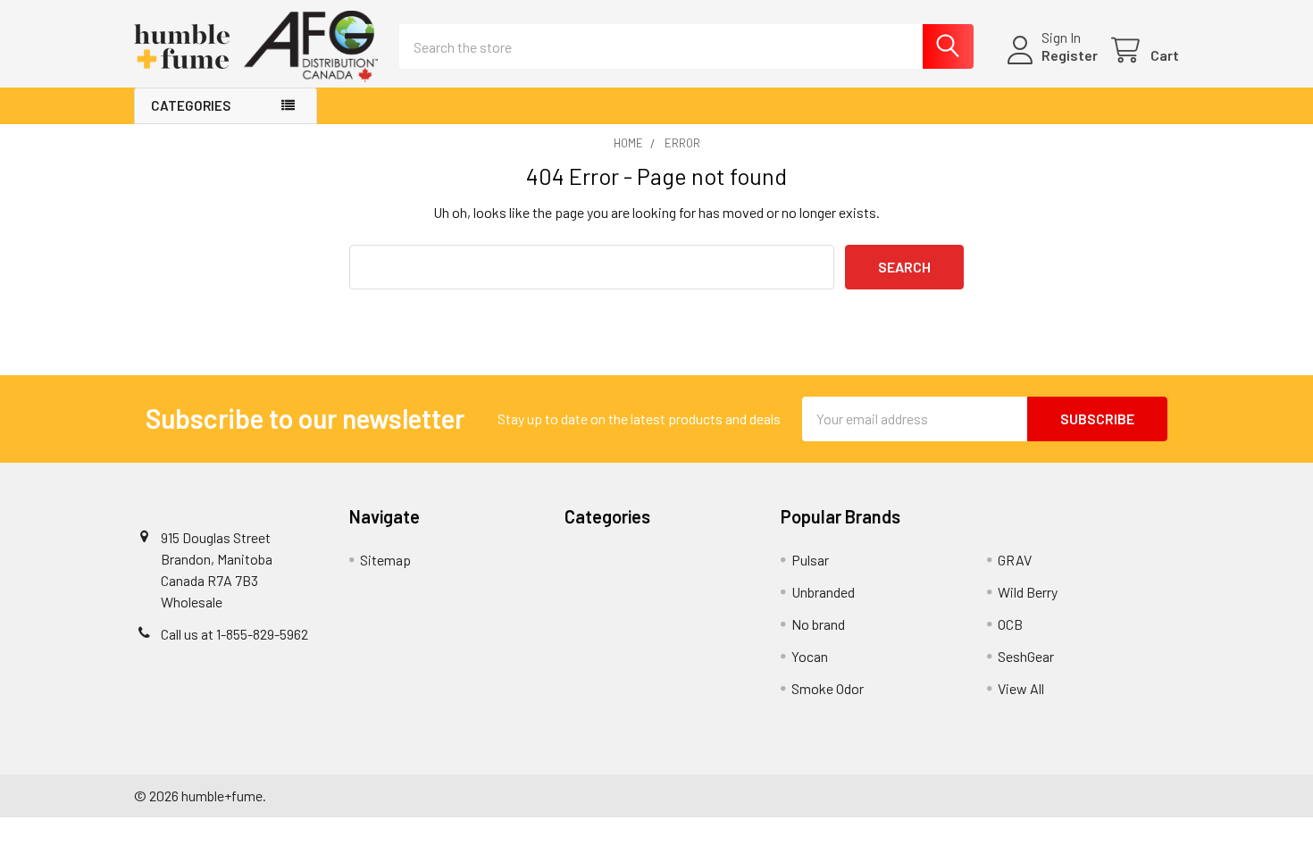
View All (1021, 688)
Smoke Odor (827, 688)
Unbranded (823, 591)
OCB (1010, 623)
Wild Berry (1028, 591)
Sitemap (385, 559)
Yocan (809, 656)
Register (1069, 54)
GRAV (1015, 559)
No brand (818, 623)
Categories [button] (190, 105)
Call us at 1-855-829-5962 (234, 633)
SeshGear (1026, 656)
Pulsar (810, 559)
